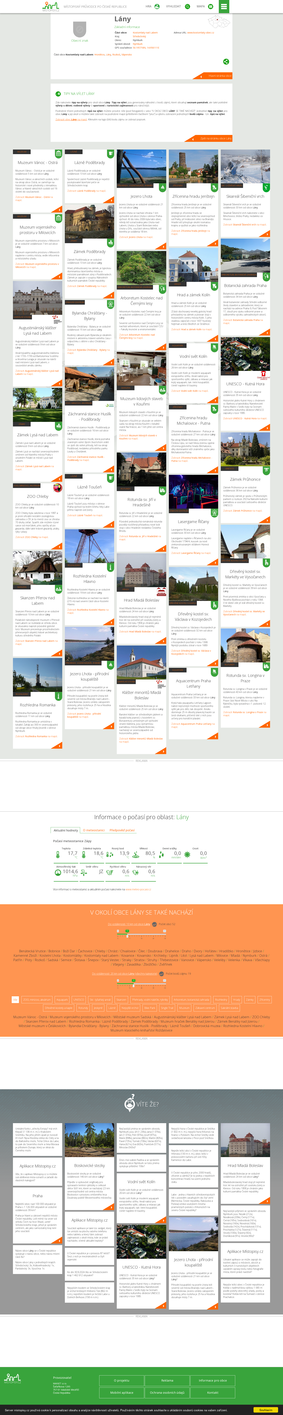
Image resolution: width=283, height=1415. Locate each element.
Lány (122, 18)
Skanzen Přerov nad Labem (46, 1021)
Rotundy (126, 488)
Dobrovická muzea (206, 1026)
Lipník (173, 955)
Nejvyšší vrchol (130, 1008)
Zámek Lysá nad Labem (231, 1017)
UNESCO (229, 373)
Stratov (139, 960)
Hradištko (226, 951)
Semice (66, 960)
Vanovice (187, 960)
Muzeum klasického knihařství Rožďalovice (141, 1030)
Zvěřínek (165, 964)
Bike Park (149, 1008)
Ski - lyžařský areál (231, 185)
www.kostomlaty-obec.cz (200, 32)
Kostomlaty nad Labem (145, 32)
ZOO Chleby (261, 1017)
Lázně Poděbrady (115, 1021)
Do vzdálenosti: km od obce (129, 924)
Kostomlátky (72, 955)
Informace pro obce (213, 1380)
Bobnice (54, 951)
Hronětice (99, 54)
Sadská (53, 960)
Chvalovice (128, 951)
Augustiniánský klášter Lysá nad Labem (182, 1017)
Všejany (118, 964)
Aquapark (177, 345)
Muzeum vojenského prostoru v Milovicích (80, 1017)
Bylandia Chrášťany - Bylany (89, 1026)
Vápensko (127, 54)
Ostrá (263, 955)
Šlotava (79, 960)
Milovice (222, 955)
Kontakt (212, 1393)
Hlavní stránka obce (220, 76)
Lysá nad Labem (202, 955)
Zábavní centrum (75, 302)
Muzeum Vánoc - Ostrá (30, 1017)
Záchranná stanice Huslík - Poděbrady (139, 1026)
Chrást (113, 951)
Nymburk (137, 43)
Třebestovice (169, 960)
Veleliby (219, 960)
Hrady (125, 589)
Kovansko (144, 955)
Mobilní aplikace (121, 1393)
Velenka (234, 960)
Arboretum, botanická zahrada (134, 287)
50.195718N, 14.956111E (146, 47)
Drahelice (172, 951)
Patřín (17, 960)
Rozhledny (22, 694)
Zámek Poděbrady (144, 1021)
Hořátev (211, 951)
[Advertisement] (141, 787)
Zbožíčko (150, 964)
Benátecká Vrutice (32, 951)
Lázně (74, 151)
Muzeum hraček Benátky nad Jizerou (188, 1021)
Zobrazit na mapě (31, 537)
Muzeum (21, 151)
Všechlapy (262, 960)
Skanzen (21, 587)
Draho (186, 951)
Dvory (198, 951)
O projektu (121, 1380)
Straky (126, 960)
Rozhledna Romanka (84, 1021)
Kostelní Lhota (50, 955)
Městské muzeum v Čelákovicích (42, 1026)
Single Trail (167, 1008)
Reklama (167, 1380)
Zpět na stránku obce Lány (216, 138)
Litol (184, 955)
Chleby (100, 951)
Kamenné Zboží (25, 955)
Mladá (235, 955)
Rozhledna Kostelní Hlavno (242, 1026)
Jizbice (257, 951)
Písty (28, 960)
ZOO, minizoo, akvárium (27, 485)
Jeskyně (98, 1008)
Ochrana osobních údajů (167, 1393)
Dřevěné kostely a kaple (183, 603)
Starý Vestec (110, 960)
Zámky (22, 424)
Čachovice (85, 951)
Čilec (141, 951)
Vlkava (247, 960)
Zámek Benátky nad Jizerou (237, 1021)
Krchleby (160, 955)
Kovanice (127, 955)
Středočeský (139, 36)
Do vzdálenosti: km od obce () (124, 974)
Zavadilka (134, 964)
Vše (15, 999)
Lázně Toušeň (180, 1026)
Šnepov (93, 960)
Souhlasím (265, 1410)
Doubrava (155, 951)
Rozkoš (116, 54)
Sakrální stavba (22, 316)
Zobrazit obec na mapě (71, 119)
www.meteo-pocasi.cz (138, 889)
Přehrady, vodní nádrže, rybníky (83, 662)
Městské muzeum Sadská (132, 1017)
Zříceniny (178, 185)
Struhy (152, 960)
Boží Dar (69, 951)
